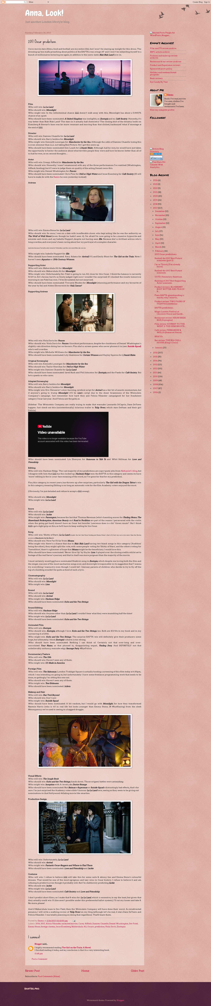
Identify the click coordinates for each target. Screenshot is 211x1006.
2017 (43, 924)
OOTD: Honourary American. (168, 277)
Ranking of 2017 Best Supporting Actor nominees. (170, 282)
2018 (155, 204)
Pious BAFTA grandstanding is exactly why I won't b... (169, 296)
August (158, 227)
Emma (170, 95)
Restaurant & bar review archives (165, 62)
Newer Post (32, 970)
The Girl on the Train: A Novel (76, 947)
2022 (155, 188)
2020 (155, 196)
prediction (100, 927)
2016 (37, 924)
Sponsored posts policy (161, 69)
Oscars (90, 927)
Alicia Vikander (53, 924)
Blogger (38, 944)
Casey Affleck (85, 924)
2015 (155, 357)
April (158, 243)
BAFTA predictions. (164, 308)
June (157, 235)
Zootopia (121, 927)
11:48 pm (39, 954)
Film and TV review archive (163, 48)
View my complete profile (162, 110)
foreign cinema (48, 927)
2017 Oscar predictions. (166, 254)
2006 (155, 392)
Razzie (57, 177)
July (157, 231)
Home (85, 970)
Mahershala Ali (79, 927)
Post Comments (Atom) (49, 976)
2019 (155, 200)
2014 (155, 361)
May (157, 239)
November (160, 215)
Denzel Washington (118, 924)
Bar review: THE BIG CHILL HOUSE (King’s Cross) (168, 341)
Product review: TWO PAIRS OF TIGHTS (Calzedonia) (170, 302)
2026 (155, 180)
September (160, 223)
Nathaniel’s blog (129, 471)
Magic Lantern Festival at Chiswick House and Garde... (169, 313)
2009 (155, 380)
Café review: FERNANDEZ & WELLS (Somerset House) (168, 331)
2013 (155, 364)
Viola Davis (110, 927)
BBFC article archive (160, 52)
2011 (155, 373)
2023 (155, 184)
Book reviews (156, 78)
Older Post (137, 970)
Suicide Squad (134, 346)
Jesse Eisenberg (63, 927)
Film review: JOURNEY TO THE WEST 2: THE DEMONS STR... (170, 325)
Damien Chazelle (100, 924)
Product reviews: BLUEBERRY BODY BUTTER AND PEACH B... (169, 289)
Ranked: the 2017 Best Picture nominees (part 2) (168, 259)
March (158, 247)
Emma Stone (34, 927)
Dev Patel (133, 924)
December (160, 211)
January (159, 348)
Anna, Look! (44, 12)
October (159, 219)
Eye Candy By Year (159, 82)
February (159, 251)
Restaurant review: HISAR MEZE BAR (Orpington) (170, 319)
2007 (155, 388)
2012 (155, 368)
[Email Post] (74, 921)
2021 (155, 192)
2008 (155, 384)
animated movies (69, 924)
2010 (155, 376)
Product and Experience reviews (165, 65)
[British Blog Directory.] (158, 151)
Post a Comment (39, 959)
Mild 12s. (159, 336)
